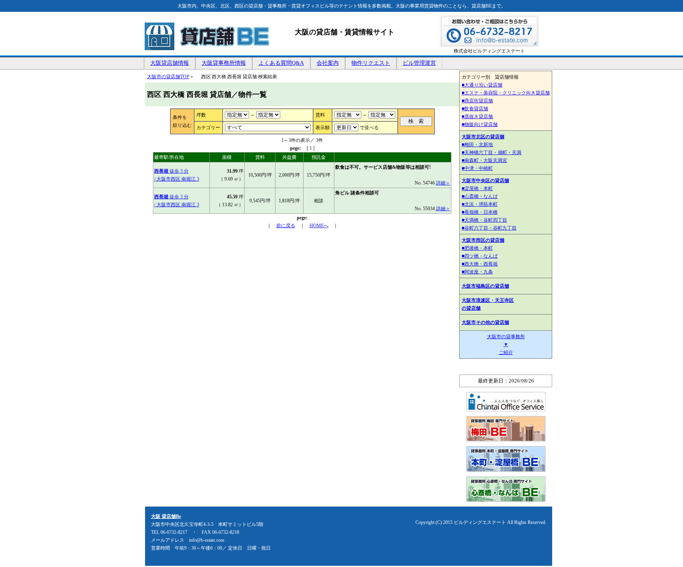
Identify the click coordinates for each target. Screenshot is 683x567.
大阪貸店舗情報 (169, 63)
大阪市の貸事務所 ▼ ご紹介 (506, 344)
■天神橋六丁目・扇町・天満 (491, 152)
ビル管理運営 (419, 63)
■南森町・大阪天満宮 (484, 160)
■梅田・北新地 (477, 144)
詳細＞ (443, 183)
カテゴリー (208, 127)
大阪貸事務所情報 (224, 63)
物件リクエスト (370, 63)
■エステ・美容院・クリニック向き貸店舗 (506, 93)
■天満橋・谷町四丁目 (484, 220)
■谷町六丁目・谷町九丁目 (489, 228)
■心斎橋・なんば (480, 196)
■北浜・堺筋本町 (480, 204)
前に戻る (285, 225)
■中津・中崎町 (477, 168)
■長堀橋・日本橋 (480, 212)
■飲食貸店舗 (475, 108)
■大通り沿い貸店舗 (482, 85)
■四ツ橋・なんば (480, 256)
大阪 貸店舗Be (166, 516)
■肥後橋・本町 (477, 248)
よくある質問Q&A (281, 63)
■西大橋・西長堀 (480, 264)
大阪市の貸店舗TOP (168, 76)
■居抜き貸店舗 (477, 116)
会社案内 (328, 63)
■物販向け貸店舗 (480, 124)
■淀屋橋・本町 (477, 188)
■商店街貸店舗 (477, 101)
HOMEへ (318, 225)
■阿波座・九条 (477, 272)
